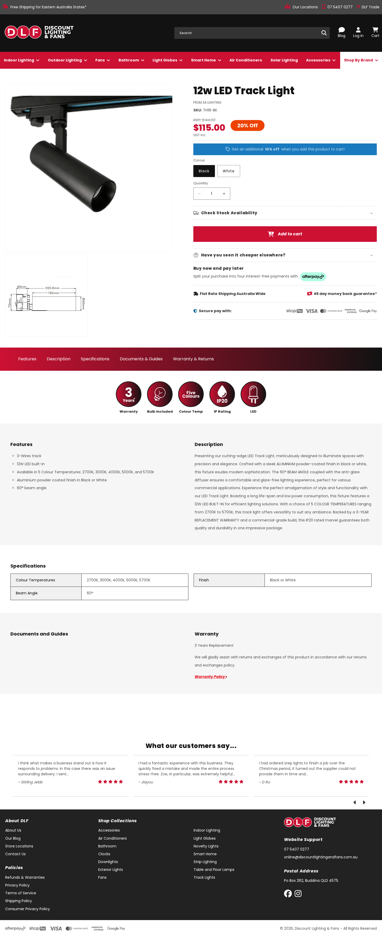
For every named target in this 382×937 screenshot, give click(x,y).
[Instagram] (298, 894)
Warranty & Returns (193, 359)
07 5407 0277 (340, 7)
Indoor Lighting (19, 60)
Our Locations (306, 7)
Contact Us (15, 854)
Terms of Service (20, 893)
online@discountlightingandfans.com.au (321, 857)
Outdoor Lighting (65, 60)
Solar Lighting (284, 60)
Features (27, 359)
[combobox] (252, 33)
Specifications (95, 359)
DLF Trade (370, 7)
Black (204, 171)
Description (58, 359)
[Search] (324, 33)
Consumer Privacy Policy (27, 908)
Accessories (318, 60)
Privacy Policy (17, 885)
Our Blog (13, 838)
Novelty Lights (206, 846)
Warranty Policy (210, 676)
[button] (285, 212)
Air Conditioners (245, 60)
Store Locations (19, 846)
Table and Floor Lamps (214, 869)
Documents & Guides (141, 359)
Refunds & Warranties (25, 877)
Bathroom (129, 60)
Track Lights (204, 877)
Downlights (108, 861)
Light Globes (165, 60)
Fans (100, 60)
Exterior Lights (110, 869)
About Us (13, 830)
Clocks (104, 854)
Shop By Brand (359, 60)
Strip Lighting (205, 861)
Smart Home (204, 60)
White (229, 171)
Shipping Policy (18, 900)
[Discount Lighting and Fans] (39, 33)
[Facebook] (289, 894)
